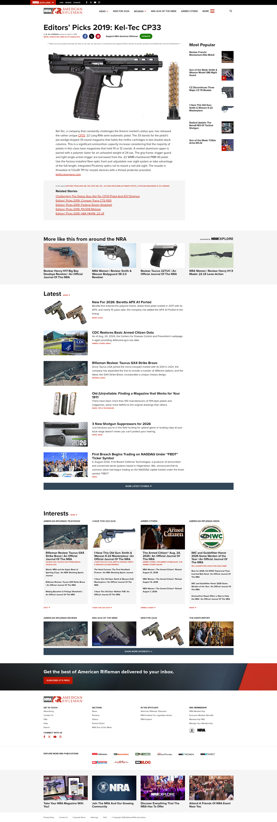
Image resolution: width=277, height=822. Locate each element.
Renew (68, 2)
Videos (95, 719)
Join (61, 2)
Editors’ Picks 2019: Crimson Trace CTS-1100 (84, 200)
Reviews (139, 11)
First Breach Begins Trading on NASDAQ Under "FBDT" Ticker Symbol (135, 456)
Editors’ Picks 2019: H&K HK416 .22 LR (80, 213)
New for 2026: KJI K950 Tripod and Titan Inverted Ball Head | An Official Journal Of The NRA (211, 574)
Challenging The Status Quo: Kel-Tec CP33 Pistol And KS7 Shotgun (98, 196)
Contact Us (48, 715)
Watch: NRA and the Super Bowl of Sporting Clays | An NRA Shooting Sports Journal (65, 572)
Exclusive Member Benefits (201, 715)
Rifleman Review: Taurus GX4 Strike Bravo (124, 362)
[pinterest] (98, 35)
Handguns (54, 37)
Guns (100, 317)
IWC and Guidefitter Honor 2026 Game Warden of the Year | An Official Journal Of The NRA (209, 557)
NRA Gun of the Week (163, 11)
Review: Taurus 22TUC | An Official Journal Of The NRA (159, 272)
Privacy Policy (49, 817)
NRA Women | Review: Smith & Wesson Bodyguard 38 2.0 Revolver (112, 274)
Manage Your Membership (201, 723)
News (102, 11)
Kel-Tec (99, 186)
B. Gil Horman (163, 186)
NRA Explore (146, 719)
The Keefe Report (199, 618)
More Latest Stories (150, 486)
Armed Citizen (189, 11)
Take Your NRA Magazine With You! (64, 805)
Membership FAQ (197, 719)
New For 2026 (121, 11)
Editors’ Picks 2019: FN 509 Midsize (78, 209)
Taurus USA (51, 562)
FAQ (45, 719)
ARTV (46, 607)
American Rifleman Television (62, 521)
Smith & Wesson (120, 562)
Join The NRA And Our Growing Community (113, 805)
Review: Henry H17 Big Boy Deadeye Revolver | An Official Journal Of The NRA (63, 274)
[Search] (231, 11)
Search (47, 727)
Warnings (94, 817)
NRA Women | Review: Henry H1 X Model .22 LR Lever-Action (211, 272)
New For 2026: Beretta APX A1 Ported (121, 302)
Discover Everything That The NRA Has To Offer (160, 805)
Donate (76, 2)
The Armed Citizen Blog (167, 562)
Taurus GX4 (51, 564)
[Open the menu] (212, 11)
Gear (100, 434)
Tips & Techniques (106, 408)
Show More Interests (154, 651)
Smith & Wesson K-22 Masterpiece (113, 563)
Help (46, 723)
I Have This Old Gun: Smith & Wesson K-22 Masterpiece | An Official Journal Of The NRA (114, 556)
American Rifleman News (204, 521)
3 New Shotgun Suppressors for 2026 (121, 423)
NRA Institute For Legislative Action (156, 715)
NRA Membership (197, 711)
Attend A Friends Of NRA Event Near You (210, 805)
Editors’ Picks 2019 (74, 186)
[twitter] (91, 35)
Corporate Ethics (79, 817)
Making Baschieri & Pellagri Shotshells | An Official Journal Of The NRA (64, 593)
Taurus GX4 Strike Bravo (68, 562)
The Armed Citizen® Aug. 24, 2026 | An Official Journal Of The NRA (162, 556)
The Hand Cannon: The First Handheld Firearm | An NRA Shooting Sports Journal (113, 571)
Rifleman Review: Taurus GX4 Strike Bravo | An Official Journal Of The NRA (65, 556)
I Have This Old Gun (104, 521)
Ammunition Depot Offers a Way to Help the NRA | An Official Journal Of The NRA (210, 598)
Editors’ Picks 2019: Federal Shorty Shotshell (84, 205)
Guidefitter (200, 566)
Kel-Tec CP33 (89, 186)
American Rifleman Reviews (60, 618)
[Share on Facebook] (85, 35)
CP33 (81, 135)
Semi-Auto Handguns (70, 37)
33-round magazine (147, 186)
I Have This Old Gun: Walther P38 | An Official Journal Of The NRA (112, 593)
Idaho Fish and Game (217, 566)
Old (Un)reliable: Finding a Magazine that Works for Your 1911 (136, 395)
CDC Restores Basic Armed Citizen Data (123, 332)
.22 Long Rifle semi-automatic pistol (120, 186)
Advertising (49, 711)
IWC (193, 566)
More (65, 295)
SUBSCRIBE (58, 680)
